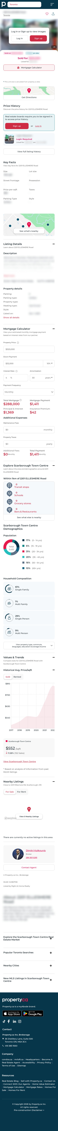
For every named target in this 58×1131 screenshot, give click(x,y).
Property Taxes (9, 437)
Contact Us (49, 1081)
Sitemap (21, 1065)
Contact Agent (29, 867)
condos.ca (7, 1059)
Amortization (35, 371)
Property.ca (8, 1006)
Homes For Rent (16, 1090)
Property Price (10, 342)
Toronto (6, 15)
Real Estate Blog (10, 1081)
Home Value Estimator (43, 1084)
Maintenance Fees (11, 423)
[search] (24, 4)
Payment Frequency (12, 385)
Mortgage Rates (34, 1087)
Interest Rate (10, 371)
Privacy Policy (44, 1062)
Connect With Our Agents (16, 1084)
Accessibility (28, 1062)
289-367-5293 (31, 857)
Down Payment (10, 357)
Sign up (38, 38)
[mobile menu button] (54, 4)
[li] (15, 1021)
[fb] (10, 1021)
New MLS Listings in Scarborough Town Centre (26, 979)
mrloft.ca (18, 1059)
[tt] (4, 1021)
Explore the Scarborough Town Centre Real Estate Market (28, 938)
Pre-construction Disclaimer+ (29, 1110)
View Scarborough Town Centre (19, 761)
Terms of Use (8, 1065)
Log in (19, 38)
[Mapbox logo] (10, 818)
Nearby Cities (11, 965)
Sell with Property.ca (31, 1081)
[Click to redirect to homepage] (4, 4)
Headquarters (33, 1059)
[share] (53, 14)
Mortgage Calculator (13, 1087)
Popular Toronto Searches (18, 952)
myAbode (23, 1006)
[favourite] (47, 14)
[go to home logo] (15, 1000)
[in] (20, 1021)
